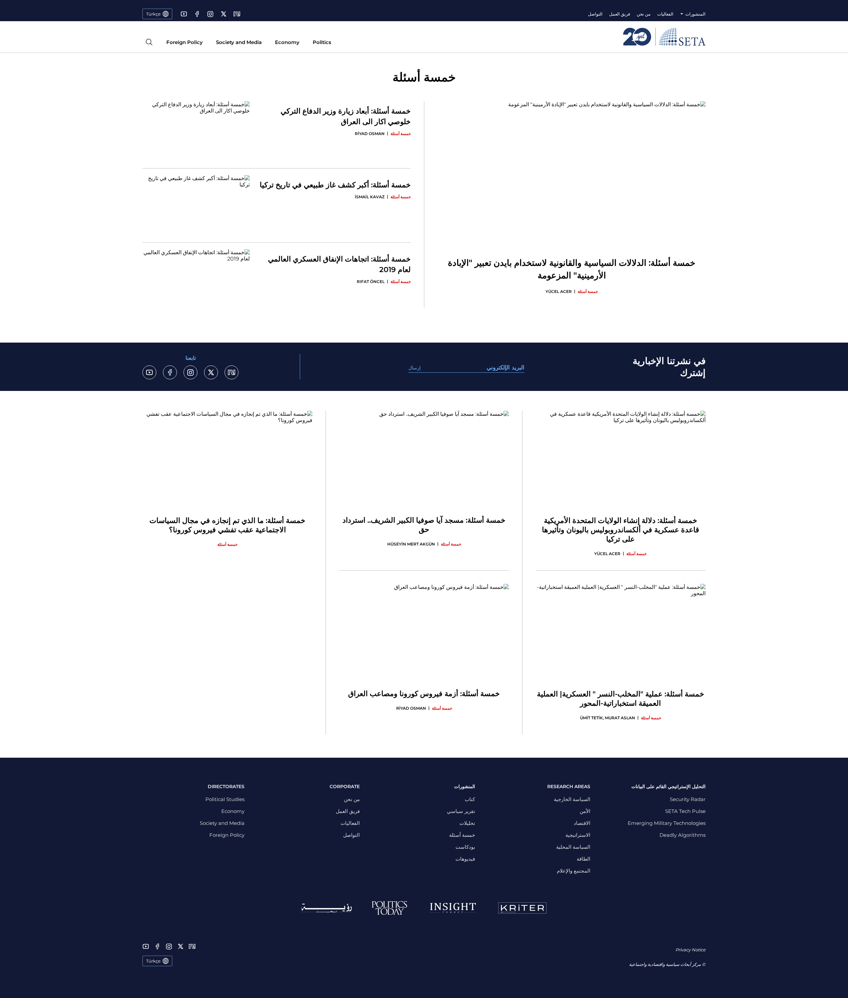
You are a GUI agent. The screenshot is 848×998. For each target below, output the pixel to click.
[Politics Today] (389, 908)
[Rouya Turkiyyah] (326, 908)
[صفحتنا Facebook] (197, 14)
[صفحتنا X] (223, 14)
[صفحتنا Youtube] (183, 14)
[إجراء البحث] (149, 42)
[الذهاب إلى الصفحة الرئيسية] (664, 37)
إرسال (414, 367)
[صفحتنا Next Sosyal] (236, 14)
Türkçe (153, 961)
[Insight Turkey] (452, 908)
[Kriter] (522, 908)
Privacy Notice (690, 949)
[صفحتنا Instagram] (210, 14)
